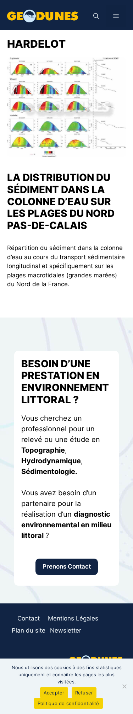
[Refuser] (124, 686)
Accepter (54, 693)
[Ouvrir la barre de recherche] (96, 16)
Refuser (84, 693)
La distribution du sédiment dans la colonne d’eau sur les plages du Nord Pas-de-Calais (61, 201)
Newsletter (65, 630)
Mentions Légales (73, 618)
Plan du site (28, 630)
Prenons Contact (67, 566)
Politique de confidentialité (68, 703)
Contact (28, 618)
